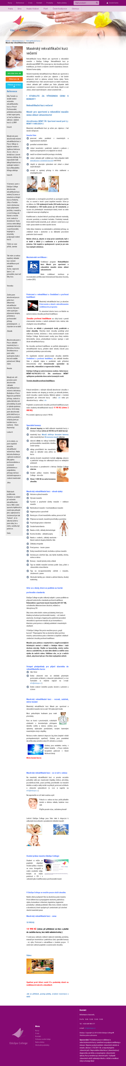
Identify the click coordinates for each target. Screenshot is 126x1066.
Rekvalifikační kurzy (33, 41)
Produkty (49, 3)
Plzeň (46, 9)
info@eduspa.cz (36, 683)
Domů (8, 41)
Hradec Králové (32, 9)
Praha (10, 9)
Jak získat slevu (13, 73)
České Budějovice (60, 9)
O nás (30, 3)
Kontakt (39, 3)
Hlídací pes (13, 79)
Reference (20, 3)
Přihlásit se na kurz (14, 85)
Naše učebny (62, 3)
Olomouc (75, 9)
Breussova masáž (51, 437)
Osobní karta (113, 3)
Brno (20, 9)
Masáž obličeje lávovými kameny (55, 434)
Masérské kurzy (18, 41)
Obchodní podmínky (42, 1045)
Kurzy (10, 3)
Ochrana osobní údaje (43, 1039)
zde (59, 398)
